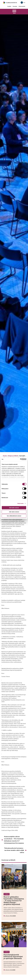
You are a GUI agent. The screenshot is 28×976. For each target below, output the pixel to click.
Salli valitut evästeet (14, 511)
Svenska (15, 6)
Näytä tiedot (20, 503)
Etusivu (5, 456)
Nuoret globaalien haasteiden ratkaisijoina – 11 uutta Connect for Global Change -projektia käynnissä (14, 900)
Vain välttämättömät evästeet (14, 515)
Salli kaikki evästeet (14, 507)
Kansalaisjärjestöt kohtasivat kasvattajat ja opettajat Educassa (13, 957)
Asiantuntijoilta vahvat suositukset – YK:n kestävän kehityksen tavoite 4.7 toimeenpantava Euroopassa (14, 840)
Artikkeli (6, 894)
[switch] (24, 488)
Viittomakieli (22, 6)
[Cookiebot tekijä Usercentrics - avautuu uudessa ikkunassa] (20, 459)
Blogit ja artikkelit (13, 456)
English (9, 6)
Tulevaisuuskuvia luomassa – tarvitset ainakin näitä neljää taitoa (14, 850)
